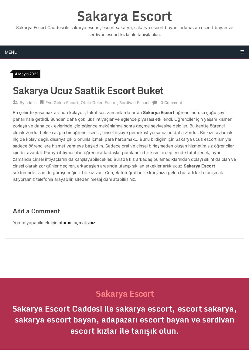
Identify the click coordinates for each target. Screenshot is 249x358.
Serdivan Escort (134, 102)
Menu (11, 52)
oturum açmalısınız (77, 222)
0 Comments (173, 102)
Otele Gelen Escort (99, 102)
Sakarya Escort (124, 16)
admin (31, 102)
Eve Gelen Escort (62, 102)
